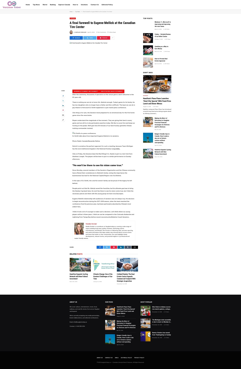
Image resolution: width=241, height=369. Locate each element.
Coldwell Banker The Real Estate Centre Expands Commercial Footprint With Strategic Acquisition (126, 277)
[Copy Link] (63, 120)
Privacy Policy (139, 357)
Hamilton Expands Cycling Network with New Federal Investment (79, 276)
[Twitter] (63, 101)
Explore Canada (64, 5)
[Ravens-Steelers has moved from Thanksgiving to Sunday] (145, 336)
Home (28, 5)
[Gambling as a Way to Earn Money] (148, 50)
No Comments (102, 32)
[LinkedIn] (63, 105)
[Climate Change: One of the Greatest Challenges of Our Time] (103, 265)
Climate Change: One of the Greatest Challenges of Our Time (102, 276)
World (45, 5)
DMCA (117, 357)
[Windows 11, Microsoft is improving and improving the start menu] (148, 26)
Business (145, 95)
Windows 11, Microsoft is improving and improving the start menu (163, 24)
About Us (100, 357)
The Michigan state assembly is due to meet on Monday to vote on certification (161, 321)
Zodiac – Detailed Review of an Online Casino (163, 35)
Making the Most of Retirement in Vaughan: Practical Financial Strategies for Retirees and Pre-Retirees (162, 122)
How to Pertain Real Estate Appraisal (161, 60)
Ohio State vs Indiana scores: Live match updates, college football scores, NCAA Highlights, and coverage (161, 308)
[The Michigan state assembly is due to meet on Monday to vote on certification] (145, 323)
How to (75, 5)
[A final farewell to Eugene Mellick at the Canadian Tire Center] (104, 64)
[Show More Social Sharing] (112, 38)
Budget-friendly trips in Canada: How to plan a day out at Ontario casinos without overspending (162, 138)
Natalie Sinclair (80, 32)
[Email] (63, 115)
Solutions (84, 5)
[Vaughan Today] (12, 4)
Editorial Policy (107, 5)
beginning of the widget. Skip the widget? (86, 91)
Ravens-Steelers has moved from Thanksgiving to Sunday (161, 334)
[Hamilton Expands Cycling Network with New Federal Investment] (80, 265)
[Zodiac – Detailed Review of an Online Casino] (148, 38)
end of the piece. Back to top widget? (112, 91)
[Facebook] (63, 96)
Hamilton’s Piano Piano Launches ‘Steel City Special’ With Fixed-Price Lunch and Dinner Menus (157, 101)
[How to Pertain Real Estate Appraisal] (148, 62)
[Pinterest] (63, 110)
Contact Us (95, 5)
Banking (53, 5)
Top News (36, 5)
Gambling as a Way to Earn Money (161, 48)
